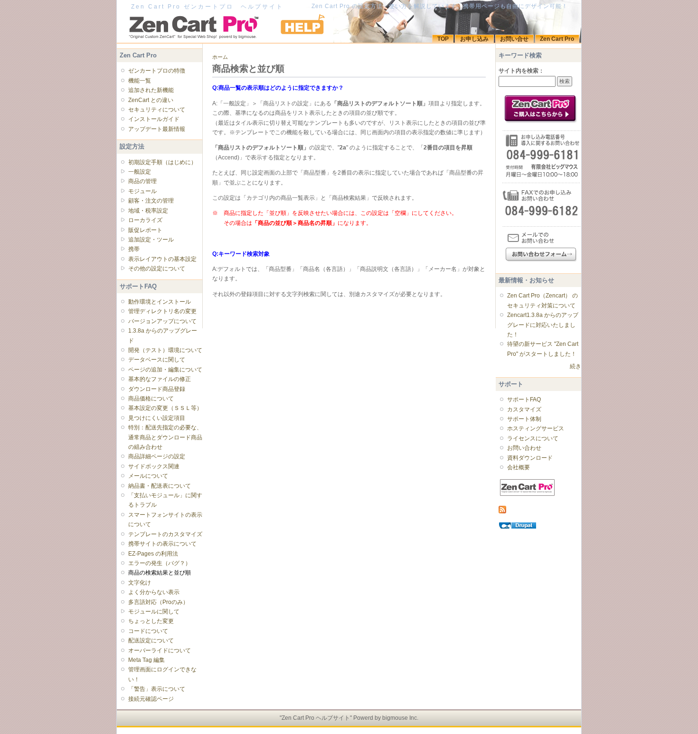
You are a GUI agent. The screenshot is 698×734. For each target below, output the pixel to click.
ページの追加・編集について (165, 369)
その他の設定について (156, 268)
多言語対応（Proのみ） (158, 602)
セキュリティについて (156, 109)
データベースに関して (156, 359)
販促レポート (145, 230)
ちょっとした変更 (151, 621)
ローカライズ (145, 220)
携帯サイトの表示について (162, 543)
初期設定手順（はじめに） (162, 162)
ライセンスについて (532, 438)
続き (575, 366)
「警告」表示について (156, 689)
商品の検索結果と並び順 (159, 572)
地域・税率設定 (148, 210)
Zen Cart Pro (557, 39)
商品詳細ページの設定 (156, 456)
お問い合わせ (524, 448)
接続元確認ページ (151, 699)
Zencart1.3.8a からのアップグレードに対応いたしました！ (542, 325)
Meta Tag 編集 (146, 660)
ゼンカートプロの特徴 (156, 70)
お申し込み (474, 39)
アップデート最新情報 (156, 129)
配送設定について (151, 640)
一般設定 (139, 171)
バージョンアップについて (162, 321)
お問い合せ (514, 39)
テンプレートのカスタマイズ (165, 534)
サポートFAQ (524, 399)
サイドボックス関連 (153, 466)
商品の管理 (142, 181)
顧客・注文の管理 (151, 200)
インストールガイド (153, 119)
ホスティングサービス (535, 428)
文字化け (139, 582)
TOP (443, 39)
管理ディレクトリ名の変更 (162, 311)
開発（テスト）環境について (165, 350)
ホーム (220, 57)
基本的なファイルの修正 (159, 379)
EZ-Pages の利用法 (153, 553)
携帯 (134, 249)
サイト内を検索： (521, 70)
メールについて (148, 476)
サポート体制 (524, 419)
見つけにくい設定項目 (156, 418)
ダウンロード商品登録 (156, 389)
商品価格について (151, 398)
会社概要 (518, 467)
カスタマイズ (524, 409)
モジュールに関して (153, 611)
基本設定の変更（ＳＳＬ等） (165, 408)
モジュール (142, 191)
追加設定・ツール (151, 239)
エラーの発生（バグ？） (159, 563)
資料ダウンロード (530, 458)
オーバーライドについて (159, 650)
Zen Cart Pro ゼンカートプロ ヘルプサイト (207, 6)
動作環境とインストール (159, 301)
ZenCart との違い (150, 100)
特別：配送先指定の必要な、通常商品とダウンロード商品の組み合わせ (165, 437)
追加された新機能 (151, 90)
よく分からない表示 (153, 592)
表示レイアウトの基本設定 (162, 259)
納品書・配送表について (159, 486)
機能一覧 (139, 80)
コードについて (148, 631)
